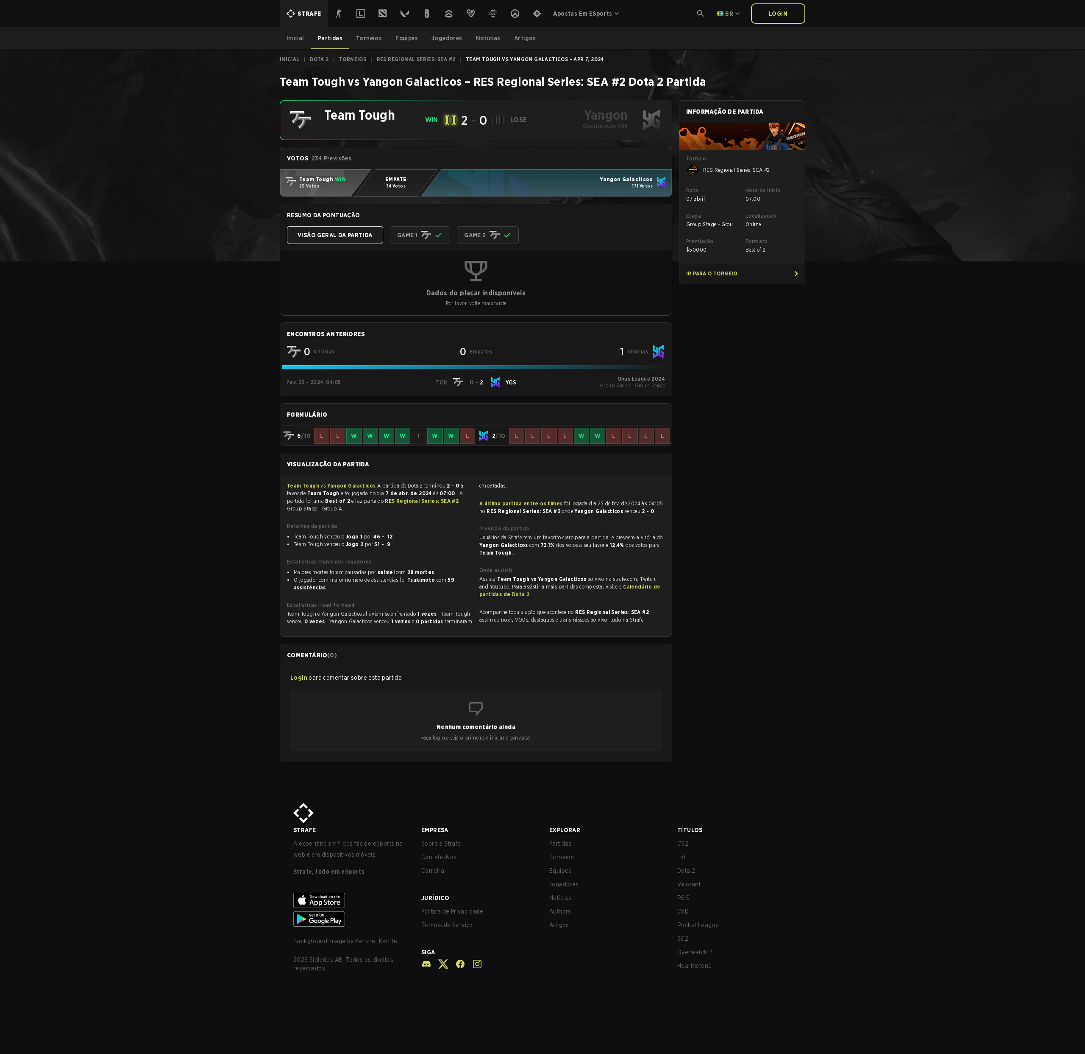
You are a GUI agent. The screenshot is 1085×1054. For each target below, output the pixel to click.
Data (692, 190)
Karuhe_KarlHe (376, 941)
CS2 (682, 843)
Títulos (690, 830)
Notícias (560, 897)
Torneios (352, 59)
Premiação (700, 241)
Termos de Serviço (447, 925)
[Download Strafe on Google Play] (350, 919)
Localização (761, 216)
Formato (757, 241)
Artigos (559, 925)
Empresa (434, 830)
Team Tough (303, 485)
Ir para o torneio (711, 273)
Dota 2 (319, 59)
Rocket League (698, 925)
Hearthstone (694, 965)
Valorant (689, 884)
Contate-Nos (438, 857)
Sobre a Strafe (441, 843)
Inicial (290, 59)
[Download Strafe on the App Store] (350, 900)
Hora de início (763, 190)
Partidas (560, 843)
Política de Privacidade (452, 911)
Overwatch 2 (694, 952)
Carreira (432, 870)
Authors (560, 911)
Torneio (696, 158)
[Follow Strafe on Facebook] (456, 964)
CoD (683, 911)
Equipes (560, 870)
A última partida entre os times (520, 503)
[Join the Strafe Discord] (426, 964)
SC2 (682, 938)
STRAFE (304, 830)
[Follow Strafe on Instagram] (473, 964)
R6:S (683, 897)
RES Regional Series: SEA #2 (416, 59)
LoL (682, 857)
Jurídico (435, 897)
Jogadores (564, 884)
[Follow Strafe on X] (439, 964)
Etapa (693, 216)
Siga (428, 952)
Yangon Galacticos (352, 485)
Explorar (564, 830)
